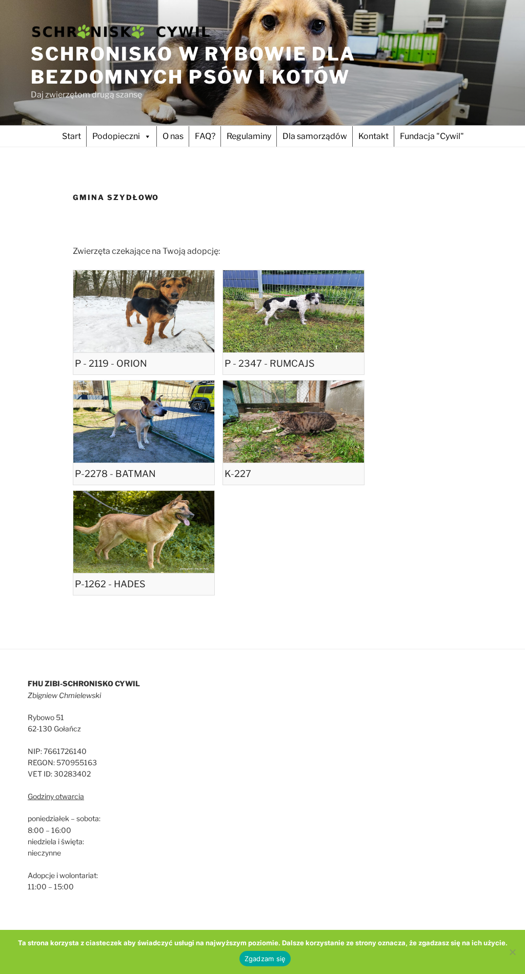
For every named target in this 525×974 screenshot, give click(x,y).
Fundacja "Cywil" (432, 136)
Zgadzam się (265, 959)
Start (71, 136)
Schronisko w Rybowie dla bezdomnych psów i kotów (193, 65)
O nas (173, 136)
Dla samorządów (314, 136)
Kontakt (373, 136)
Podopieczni (116, 136)
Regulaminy (249, 136)
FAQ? (205, 136)
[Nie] (512, 952)
